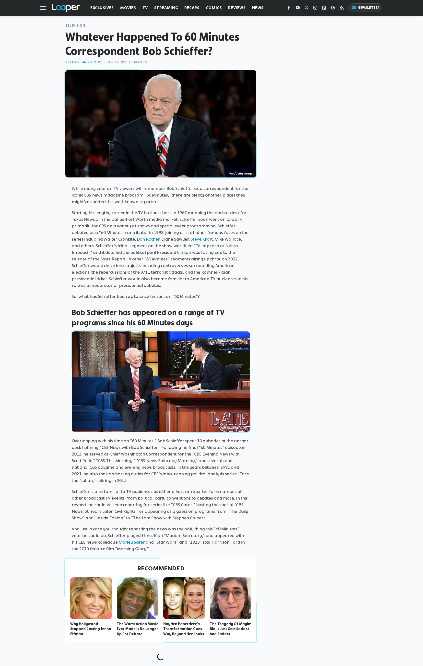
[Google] (332, 8)
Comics (214, 7)
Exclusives (102, 7)
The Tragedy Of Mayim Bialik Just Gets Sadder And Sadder (230, 629)
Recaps (192, 7)
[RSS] (341, 8)
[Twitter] (306, 8)
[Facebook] (288, 8)
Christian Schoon (85, 62)
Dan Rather (148, 239)
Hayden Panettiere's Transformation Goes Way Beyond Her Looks (183, 629)
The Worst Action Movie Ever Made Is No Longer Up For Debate (137, 629)
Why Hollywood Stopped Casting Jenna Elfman (90, 629)
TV (145, 7)
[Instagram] (315, 8)
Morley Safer (132, 542)
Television (75, 25)
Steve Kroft (202, 239)
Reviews (237, 7)
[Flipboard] (324, 8)
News (258, 7)
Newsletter (369, 8)
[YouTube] (297, 8)
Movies (128, 7)
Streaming (166, 7)
